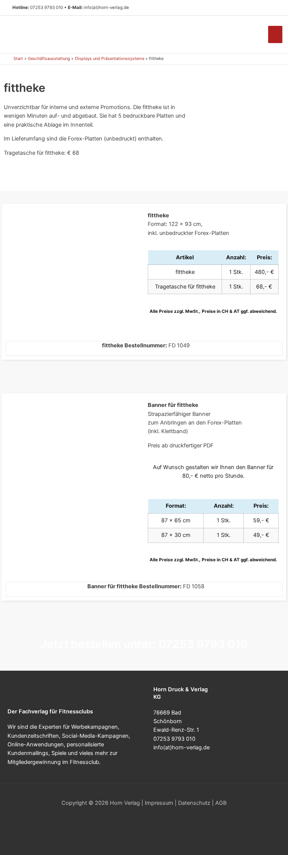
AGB (220, 803)
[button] (273, 8)
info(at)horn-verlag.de (106, 7)
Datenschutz (194, 803)
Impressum (159, 803)
